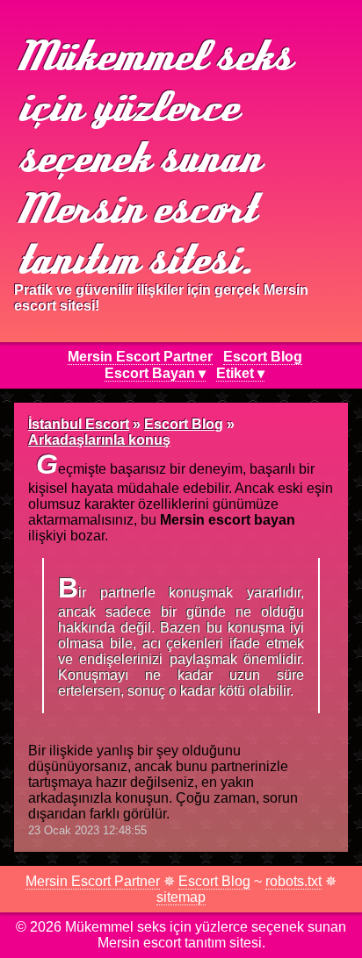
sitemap (181, 897)
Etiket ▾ (240, 373)
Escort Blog (262, 356)
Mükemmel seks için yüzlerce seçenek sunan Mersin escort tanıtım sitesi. (150, 155)
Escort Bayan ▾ (155, 373)
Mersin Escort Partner (140, 356)
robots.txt (293, 881)
